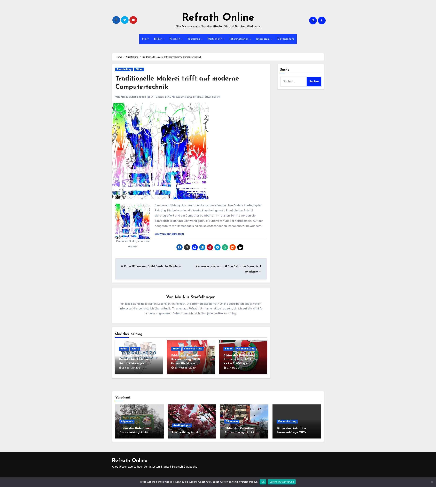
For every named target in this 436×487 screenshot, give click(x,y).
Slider (139, 69)
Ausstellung (124, 69)
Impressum (263, 39)
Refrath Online (218, 18)
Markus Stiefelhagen (133, 96)
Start (145, 39)
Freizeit (175, 39)
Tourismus (194, 39)
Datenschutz (285, 39)
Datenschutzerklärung (282, 481)
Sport (135, 348)
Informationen (239, 39)
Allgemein (127, 421)
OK (263, 481)
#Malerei (198, 97)
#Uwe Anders (212, 97)
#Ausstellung (184, 97)
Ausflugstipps (182, 425)
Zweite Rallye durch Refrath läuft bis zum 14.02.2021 (134, 359)
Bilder (158, 39)
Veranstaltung (193, 348)
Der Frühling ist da (186, 432)
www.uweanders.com (169, 233)
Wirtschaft (215, 39)
